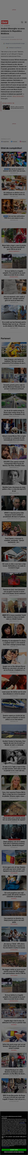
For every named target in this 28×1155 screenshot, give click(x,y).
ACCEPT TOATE (14, 1149)
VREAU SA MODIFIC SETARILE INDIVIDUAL (14, 1152)
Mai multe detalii (22, 1122)
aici (8, 1130)
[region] (14, 1133)
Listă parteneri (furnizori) (5, 1146)
